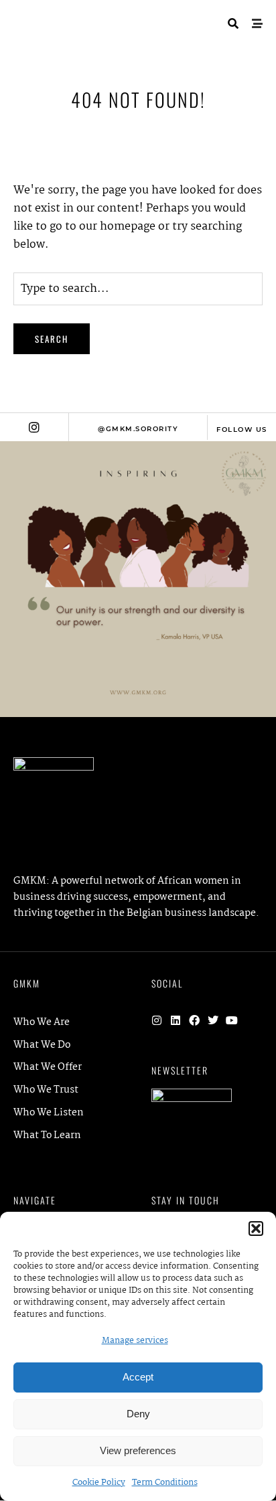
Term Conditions (165, 1483)
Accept (138, 1376)
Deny (138, 1413)
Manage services (135, 1341)
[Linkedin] (175, 1020)
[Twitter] (213, 1020)
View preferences (138, 1450)
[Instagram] (156, 1020)
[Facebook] (194, 1020)
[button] (256, 1228)
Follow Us (241, 429)
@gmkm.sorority (138, 428)
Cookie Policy (98, 1483)
